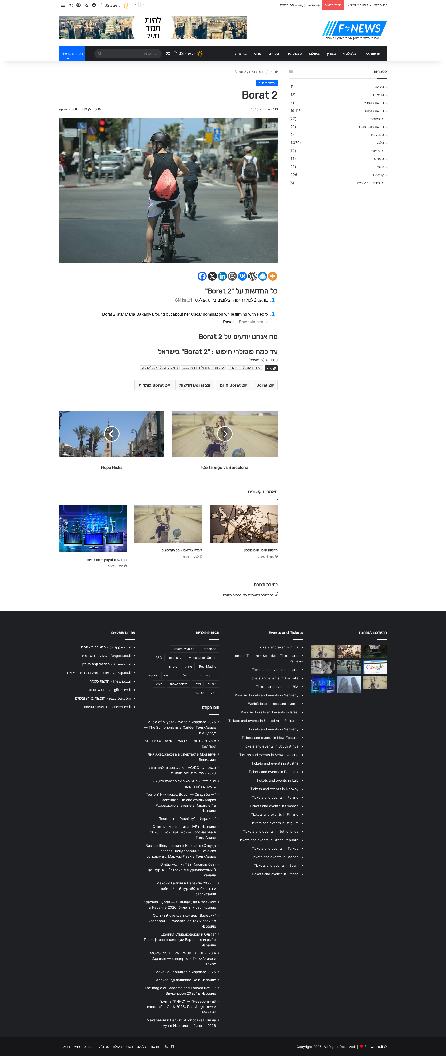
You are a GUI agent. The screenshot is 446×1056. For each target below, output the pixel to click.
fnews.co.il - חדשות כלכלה (110, 681)
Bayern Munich (183, 649)
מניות (375, 151)
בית (271, 72)
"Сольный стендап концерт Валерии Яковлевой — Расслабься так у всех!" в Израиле (181, 920)
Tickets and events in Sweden (274, 806)
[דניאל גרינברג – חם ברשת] (323, 666)
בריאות (241, 53)
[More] (272, 276)
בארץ (331, 53)
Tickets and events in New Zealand (270, 738)
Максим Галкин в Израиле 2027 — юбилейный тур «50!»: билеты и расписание (186, 888)
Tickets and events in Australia (273, 678)
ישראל (212, 684)
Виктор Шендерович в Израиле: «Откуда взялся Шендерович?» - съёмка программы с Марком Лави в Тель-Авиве (180, 850)
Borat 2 (263, 385)
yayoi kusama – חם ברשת (107, 560)
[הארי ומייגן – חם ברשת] (349, 666)
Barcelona (209, 649)
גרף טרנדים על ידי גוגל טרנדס (160, 367)
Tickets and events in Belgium (274, 823)
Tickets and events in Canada (274, 857)
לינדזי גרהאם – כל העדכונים (182, 550)
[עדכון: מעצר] (349, 684)
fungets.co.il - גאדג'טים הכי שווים (106, 656)
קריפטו (378, 175)
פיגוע (159, 684)
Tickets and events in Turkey (275, 848)
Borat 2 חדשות (193, 385)
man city (175, 658)
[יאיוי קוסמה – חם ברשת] (375, 666)
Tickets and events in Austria (274, 763)
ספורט (274, 53)
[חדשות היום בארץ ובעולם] (354, 28)
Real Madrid (207, 666)
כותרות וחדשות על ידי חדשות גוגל (203, 367)
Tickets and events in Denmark (273, 772)
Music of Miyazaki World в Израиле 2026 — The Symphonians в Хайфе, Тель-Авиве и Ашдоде (180, 727)
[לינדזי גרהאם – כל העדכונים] (168, 524)
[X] (212, 276)
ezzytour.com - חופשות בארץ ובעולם (103, 698)
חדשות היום (257, 72)
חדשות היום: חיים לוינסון (261, 550)
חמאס (168, 675)
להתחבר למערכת (261, 595)
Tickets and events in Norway (274, 789)
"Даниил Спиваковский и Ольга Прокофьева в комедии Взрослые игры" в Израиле (180, 939)
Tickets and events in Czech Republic (268, 840)
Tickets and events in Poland (275, 797)
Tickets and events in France (275, 874)
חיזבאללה (186, 675)
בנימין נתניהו (208, 675)
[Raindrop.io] (262, 276)
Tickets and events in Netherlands (270, 831)
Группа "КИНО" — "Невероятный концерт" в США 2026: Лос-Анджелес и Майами (181, 1006)
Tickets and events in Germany (273, 729)
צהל (213, 693)
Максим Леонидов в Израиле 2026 (185, 972)
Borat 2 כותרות (153, 385)
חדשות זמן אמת (371, 127)
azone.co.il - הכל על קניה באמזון (106, 664)
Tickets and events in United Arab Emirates (263, 721)
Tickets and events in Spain (276, 865)
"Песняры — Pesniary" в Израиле (187, 819)
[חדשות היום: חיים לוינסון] (243, 524)
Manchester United (202, 658)
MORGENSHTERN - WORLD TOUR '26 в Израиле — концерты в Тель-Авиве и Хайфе (183, 958)
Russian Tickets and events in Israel (269, 712)
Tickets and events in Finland (274, 814)
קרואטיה (198, 693)
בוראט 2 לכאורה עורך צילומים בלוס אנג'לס (232, 300)
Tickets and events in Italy (277, 780)
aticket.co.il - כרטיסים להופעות (107, 707)
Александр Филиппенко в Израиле (186, 980)
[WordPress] (252, 276)
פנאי (257, 53)
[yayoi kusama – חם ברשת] (93, 528)
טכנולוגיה (294, 53)
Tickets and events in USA (277, 687)
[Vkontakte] (242, 276)
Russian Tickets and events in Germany (266, 695)
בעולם (314, 53)
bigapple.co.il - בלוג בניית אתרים (106, 647)
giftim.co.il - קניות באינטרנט (110, 690)
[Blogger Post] (232, 276)
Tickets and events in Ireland (275, 670)
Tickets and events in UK (278, 647)
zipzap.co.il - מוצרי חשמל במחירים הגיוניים (99, 673)
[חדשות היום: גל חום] (375, 682)
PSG (158, 658)
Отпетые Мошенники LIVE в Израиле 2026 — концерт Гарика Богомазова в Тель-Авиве (183, 832)
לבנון (198, 684)
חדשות (374, 53)
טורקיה (152, 675)
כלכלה (351, 53)
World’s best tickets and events (273, 704)
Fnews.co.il (373, 1047)
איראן (188, 666)
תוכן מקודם (210, 707)
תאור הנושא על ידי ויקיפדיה (245, 367)
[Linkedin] (222, 276)
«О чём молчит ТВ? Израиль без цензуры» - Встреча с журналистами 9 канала (182, 869)
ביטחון (173, 666)
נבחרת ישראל (178, 684)
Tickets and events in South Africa (270, 746)
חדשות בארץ (374, 103)
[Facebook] (202, 276)
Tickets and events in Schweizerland (268, 755)
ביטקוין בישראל (368, 183)
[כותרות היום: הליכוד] (375, 651)
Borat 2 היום (232, 385)
